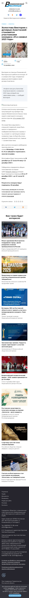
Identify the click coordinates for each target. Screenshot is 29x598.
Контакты (4, 505)
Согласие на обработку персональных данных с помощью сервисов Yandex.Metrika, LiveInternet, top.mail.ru (13, 562)
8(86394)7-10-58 (14, 9)
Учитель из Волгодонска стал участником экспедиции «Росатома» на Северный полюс (13, 475)
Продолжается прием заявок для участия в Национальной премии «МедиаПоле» (14, 277)
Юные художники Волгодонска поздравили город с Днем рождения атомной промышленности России (13, 243)
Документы (5, 496)
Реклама (4, 503)
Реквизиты (5, 498)
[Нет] (27, 591)
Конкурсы (7, 54)
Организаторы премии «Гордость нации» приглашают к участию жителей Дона (14, 345)
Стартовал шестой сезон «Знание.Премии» (11, 443)
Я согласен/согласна (14, 595)
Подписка (5, 491)
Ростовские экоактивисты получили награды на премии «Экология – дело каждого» (12, 410)
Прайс (4, 494)
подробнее (11, 588)
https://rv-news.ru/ (11, 172)
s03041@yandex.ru (14, 11)
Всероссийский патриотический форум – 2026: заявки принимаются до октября (14, 377)
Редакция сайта (6, 500)
